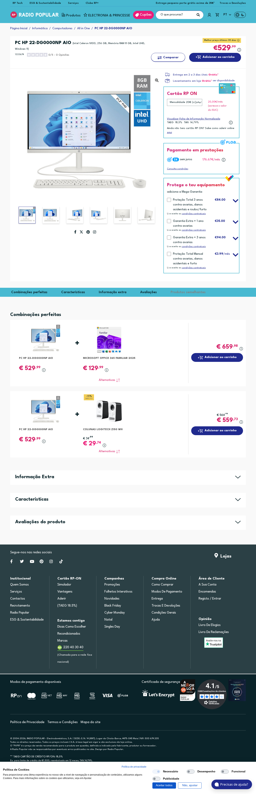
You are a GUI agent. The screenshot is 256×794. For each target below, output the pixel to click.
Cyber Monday (114, 612)
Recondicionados (68, 633)
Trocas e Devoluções (233, 3)
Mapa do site (90, 722)
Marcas (62, 640)
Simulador (64, 584)
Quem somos (19, 584)
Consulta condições (177, 169)
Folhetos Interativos (118, 591)
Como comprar (162, 584)
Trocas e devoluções (166, 605)
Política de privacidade (134, 766)
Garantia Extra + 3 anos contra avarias (189, 240)
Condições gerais (164, 612)
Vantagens (64, 591)
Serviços (73, 3)
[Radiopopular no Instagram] (51, 562)
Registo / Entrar (210, 598)
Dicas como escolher (71, 626)
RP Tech (18, 3)
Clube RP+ (92, 3)
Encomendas (207, 591)
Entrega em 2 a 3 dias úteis (190, 74)
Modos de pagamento (167, 591)
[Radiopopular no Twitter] (22, 562)
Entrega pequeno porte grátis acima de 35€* (185, 3)
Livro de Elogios (210, 625)
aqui (169, 132)
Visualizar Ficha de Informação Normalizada (193, 119)
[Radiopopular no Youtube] (32, 562)
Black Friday (112, 605)
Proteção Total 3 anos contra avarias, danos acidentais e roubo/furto (190, 204)
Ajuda (156, 619)
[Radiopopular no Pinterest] (41, 562)
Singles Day (112, 626)
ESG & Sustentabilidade (45, 3)
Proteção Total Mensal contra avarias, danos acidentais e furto (188, 259)
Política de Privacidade (27, 722)
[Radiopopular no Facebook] (11, 562)
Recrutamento (20, 605)
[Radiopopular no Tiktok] (61, 562)
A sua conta (207, 584)
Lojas (224, 556)
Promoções (112, 584)
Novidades (111, 598)
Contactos (17, 598)
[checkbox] (156, 772)
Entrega (157, 598)
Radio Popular (19, 612)
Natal (108, 619)
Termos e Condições (62, 722)
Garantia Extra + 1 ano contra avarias (188, 223)
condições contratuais (194, 214)
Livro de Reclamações (214, 632)
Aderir (61, 598)
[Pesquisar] (198, 14)
